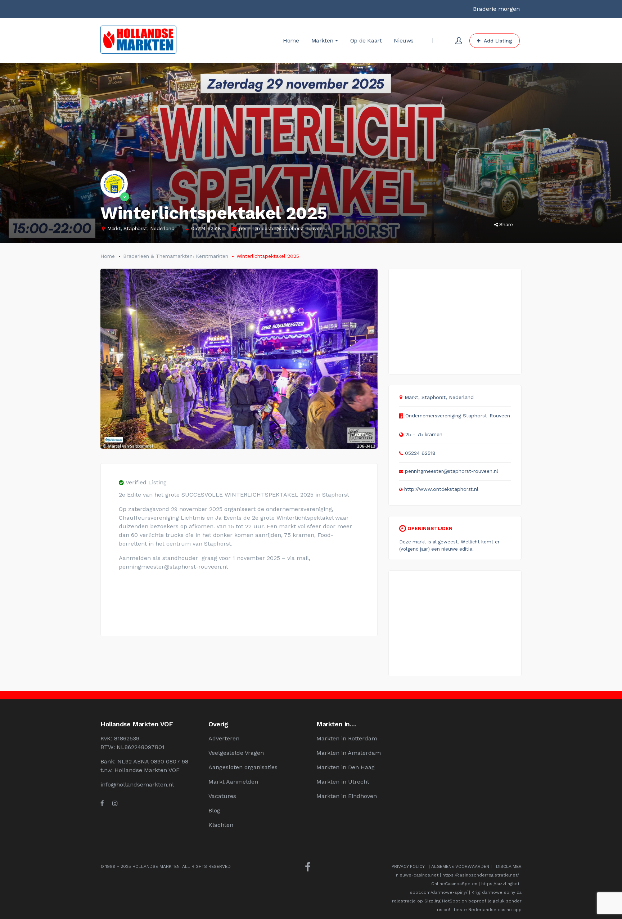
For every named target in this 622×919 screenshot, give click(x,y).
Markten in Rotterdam (346, 738)
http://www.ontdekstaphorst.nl (441, 489)
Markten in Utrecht (342, 781)
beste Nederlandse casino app (488, 909)
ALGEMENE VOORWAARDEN (460, 866)
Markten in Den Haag (345, 767)
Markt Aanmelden (233, 781)
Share (506, 224)
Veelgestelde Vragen (236, 752)
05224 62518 (206, 228)
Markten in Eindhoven (346, 796)
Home (107, 256)
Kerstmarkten (212, 256)
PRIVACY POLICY (408, 866)
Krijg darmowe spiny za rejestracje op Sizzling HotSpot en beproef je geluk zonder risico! (457, 901)
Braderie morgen (496, 8)
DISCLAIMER (509, 866)
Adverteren (223, 738)
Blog (214, 810)
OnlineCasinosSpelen (454, 883)
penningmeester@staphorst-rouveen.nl (285, 228)
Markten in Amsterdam (348, 752)
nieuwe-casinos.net (417, 875)
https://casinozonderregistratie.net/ (480, 875)
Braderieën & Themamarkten (158, 256)
